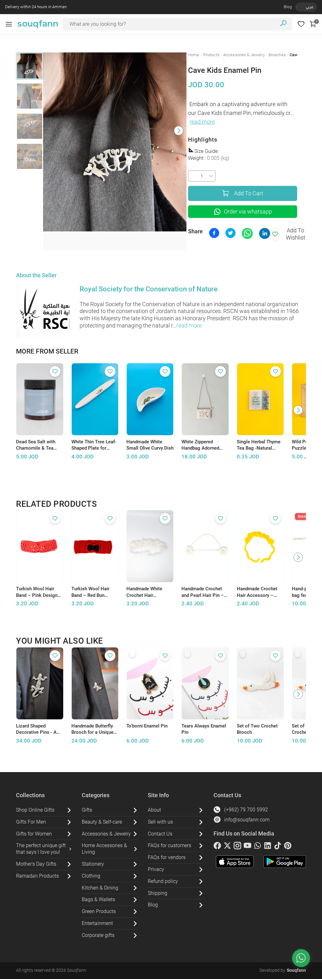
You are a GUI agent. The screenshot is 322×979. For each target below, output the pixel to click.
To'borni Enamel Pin (147, 726)
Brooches (277, 54)
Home (193, 54)
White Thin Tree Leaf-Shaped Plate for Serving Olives (93, 445)
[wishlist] (301, 24)
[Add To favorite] (55, 371)
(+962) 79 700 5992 (246, 810)
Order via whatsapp (248, 211)
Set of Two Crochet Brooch (257, 729)
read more (202, 122)
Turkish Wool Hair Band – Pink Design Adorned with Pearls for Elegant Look (37, 592)
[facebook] (217, 847)
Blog (288, 6)
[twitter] (227, 847)
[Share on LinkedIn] (264, 233)
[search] (283, 24)
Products (211, 54)
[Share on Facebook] (214, 233)
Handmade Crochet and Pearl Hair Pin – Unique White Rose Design (202, 592)
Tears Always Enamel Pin (203, 729)
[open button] (9, 24)
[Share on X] (230, 233)
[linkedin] (267, 847)
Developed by (282, 970)
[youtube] (247, 847)
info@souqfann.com (246, 820)
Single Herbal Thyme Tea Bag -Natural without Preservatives (259, 445)
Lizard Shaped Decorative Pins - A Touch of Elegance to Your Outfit (38, 729)
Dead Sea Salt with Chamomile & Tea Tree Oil (35, 445)
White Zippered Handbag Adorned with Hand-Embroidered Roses (201, 445)
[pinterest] (287, 847)
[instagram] (237, 847)
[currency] (299, 6)
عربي (310, 6)
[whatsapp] (257, 847)
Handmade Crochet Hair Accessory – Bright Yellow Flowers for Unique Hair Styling (260, 592)
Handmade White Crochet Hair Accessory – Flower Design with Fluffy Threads (147, 592)
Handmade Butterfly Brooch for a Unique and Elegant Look (92, 729)
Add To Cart (248, 193)
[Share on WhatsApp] (247, 233)
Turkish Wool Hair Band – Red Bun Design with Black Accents (90, 592)
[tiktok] (277, 847)
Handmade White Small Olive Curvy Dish (150, 445)
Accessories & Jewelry (244, 54)
